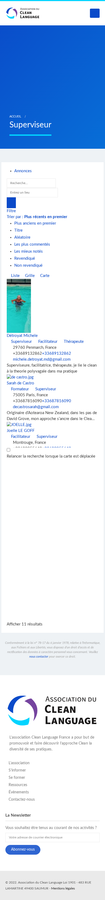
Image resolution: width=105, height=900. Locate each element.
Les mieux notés (28, 251)
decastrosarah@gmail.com (36, 407)
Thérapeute (73, 342)
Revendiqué (24, 258)
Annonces (23, 171)
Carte (44, 276)
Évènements (19, 792)
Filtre (11, 211)
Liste (15, 276)
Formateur (19, 389)
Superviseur (21, 342)
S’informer (17, 770)
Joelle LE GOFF (20, 431)
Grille (29, 276)
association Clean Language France (41, 737)
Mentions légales (63, 888)
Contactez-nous (22, 799)
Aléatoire (22, 237)
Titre (18, 230)
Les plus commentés (32, 244)
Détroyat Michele (22, 336)
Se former (17, 778)
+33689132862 (56, 353)
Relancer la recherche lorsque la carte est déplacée (51, 456)
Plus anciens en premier (35, 223)
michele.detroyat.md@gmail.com (42, 359)
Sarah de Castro (20, 383)
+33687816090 (56, 401)
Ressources (18, 785)
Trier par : (37, 217)
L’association (19, 763)
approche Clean (75, 743)
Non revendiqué (28, 265)
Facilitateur (47, 342)
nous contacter (38, 656)
